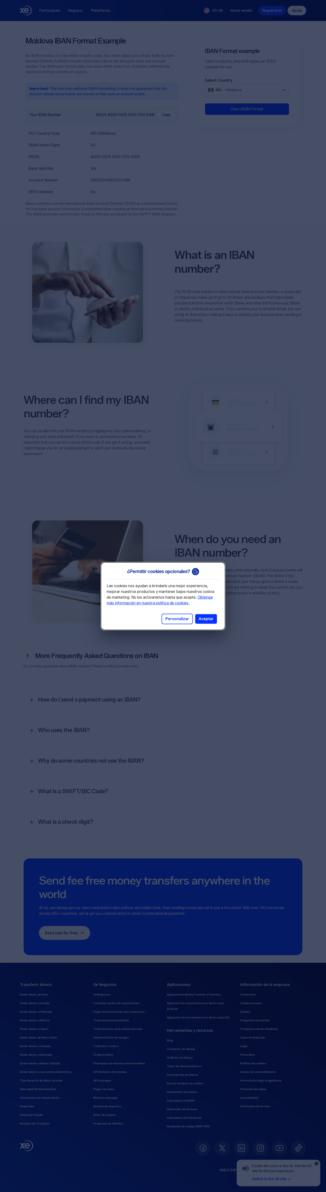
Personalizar (177, 619)
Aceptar (206, 619)
